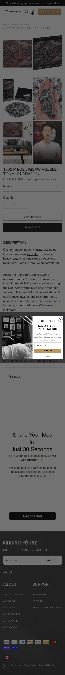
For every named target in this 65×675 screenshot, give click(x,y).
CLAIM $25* (48, 351)
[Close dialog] (60, 319)
